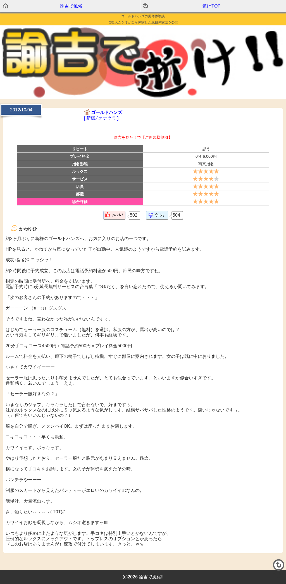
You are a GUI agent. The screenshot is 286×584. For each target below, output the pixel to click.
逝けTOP (211, 6)
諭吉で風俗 (71, 6)
